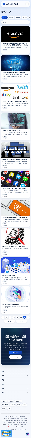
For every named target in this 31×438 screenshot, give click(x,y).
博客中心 (15, 357)
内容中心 (15, 352)
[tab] (5, 17)
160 (17, 317)
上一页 (9, 321)
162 (24, 317)
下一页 (21, 321)
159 (14, 317)
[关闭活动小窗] (11, 431)
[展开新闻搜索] (3, 22)
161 (21, 317)
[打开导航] (27, 3)
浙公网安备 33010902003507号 (21, 424)
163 (28, 317)
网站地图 (24, 429)
